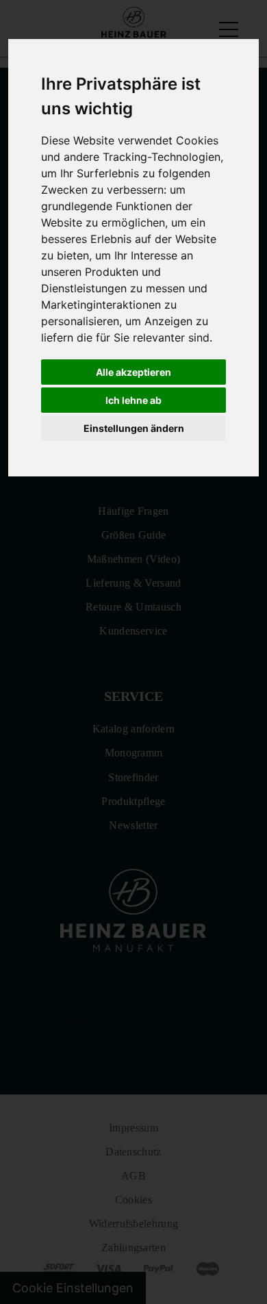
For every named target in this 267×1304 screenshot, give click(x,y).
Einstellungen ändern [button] (134, 428)
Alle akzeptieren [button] (133, 372)
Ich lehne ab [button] (133, 400)
